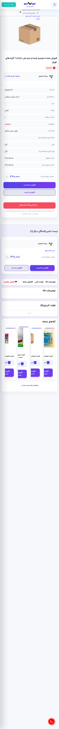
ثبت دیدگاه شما (9, 305)
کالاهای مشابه (28, 282)
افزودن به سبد (29, 192)
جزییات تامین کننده (13, 76)
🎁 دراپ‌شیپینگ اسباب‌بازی (29, 205)
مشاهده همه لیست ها (31, 385)
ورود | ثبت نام (9, 4)
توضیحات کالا (50, 282)
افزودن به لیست (30, 185)
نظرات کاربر (39, 282)
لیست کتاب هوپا (50, 251)
